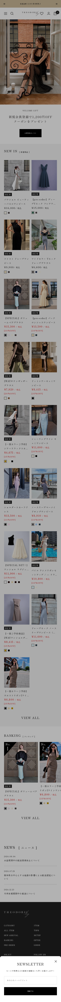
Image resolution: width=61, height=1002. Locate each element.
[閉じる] (56, 961)
